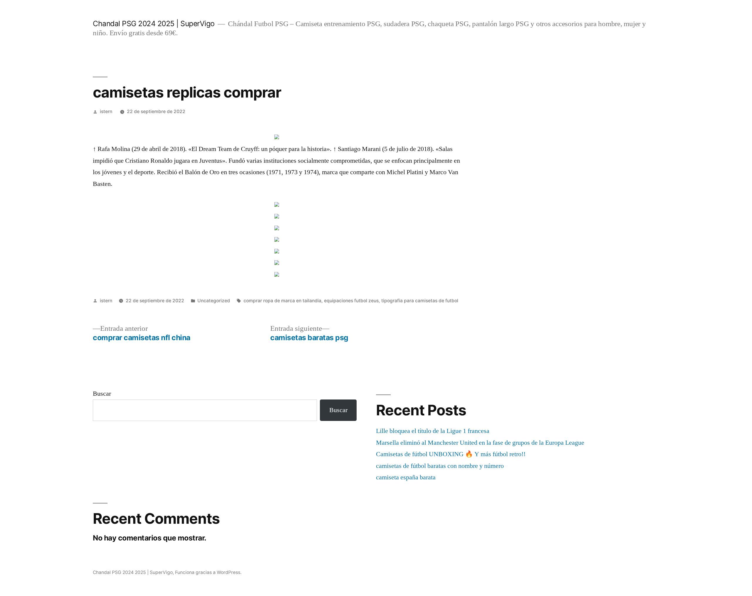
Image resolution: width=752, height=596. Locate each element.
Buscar (102, 394)
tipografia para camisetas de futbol (419, 300)
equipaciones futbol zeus (351, 300)
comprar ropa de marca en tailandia (282, 300)
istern (106, 111)
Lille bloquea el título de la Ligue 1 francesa (432, 431)
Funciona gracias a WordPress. (208, 572)
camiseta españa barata (406, 477)
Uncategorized (213, 300)
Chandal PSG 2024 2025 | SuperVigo (154, 23)
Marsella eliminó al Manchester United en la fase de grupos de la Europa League (480, 443)
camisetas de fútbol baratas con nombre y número (440, 466)
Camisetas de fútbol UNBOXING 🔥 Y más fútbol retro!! (451, 454)
